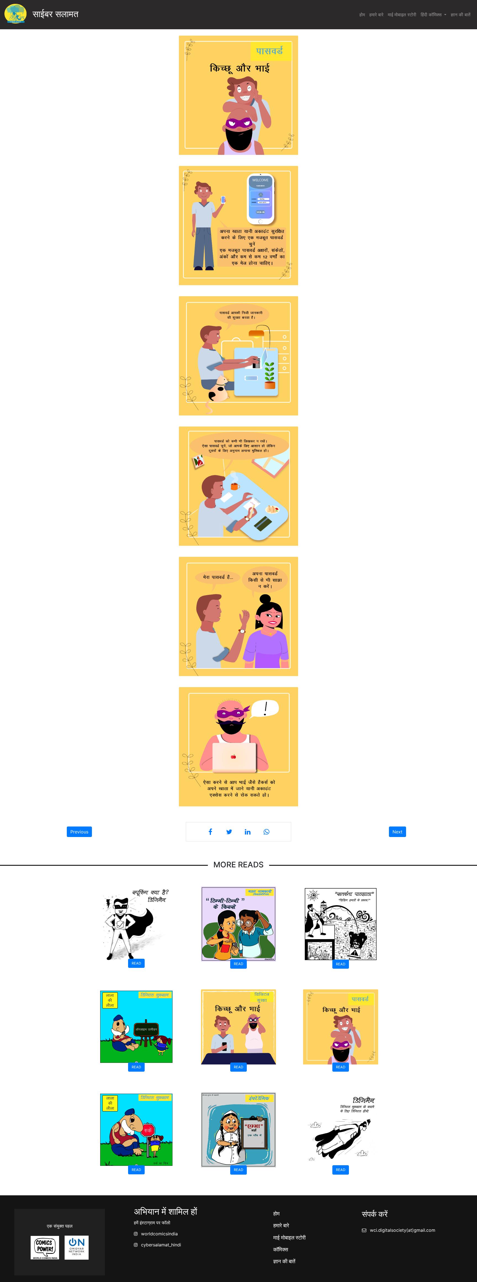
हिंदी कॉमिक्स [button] (432, 14)
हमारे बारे (376, 14)
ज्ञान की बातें (460, 14)
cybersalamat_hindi (161, 1244)
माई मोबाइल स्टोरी (402, 14)
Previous (79, 832)
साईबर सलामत (52, 14)
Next (397, 832)
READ (136, 963)
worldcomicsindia (159, 1233)
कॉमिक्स (280, 1249)
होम (362, 14)
